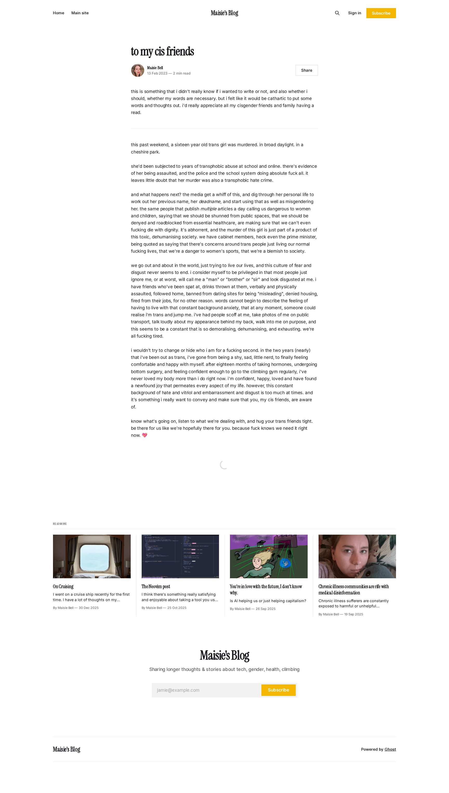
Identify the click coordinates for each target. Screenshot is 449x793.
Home (58, 12)
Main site (80, 12)
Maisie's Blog (224, 13)
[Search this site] (337, 13)
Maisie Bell (155, 67)
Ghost (390, 749)
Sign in (354, 12)
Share (306, 70)
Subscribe (381, 13)
